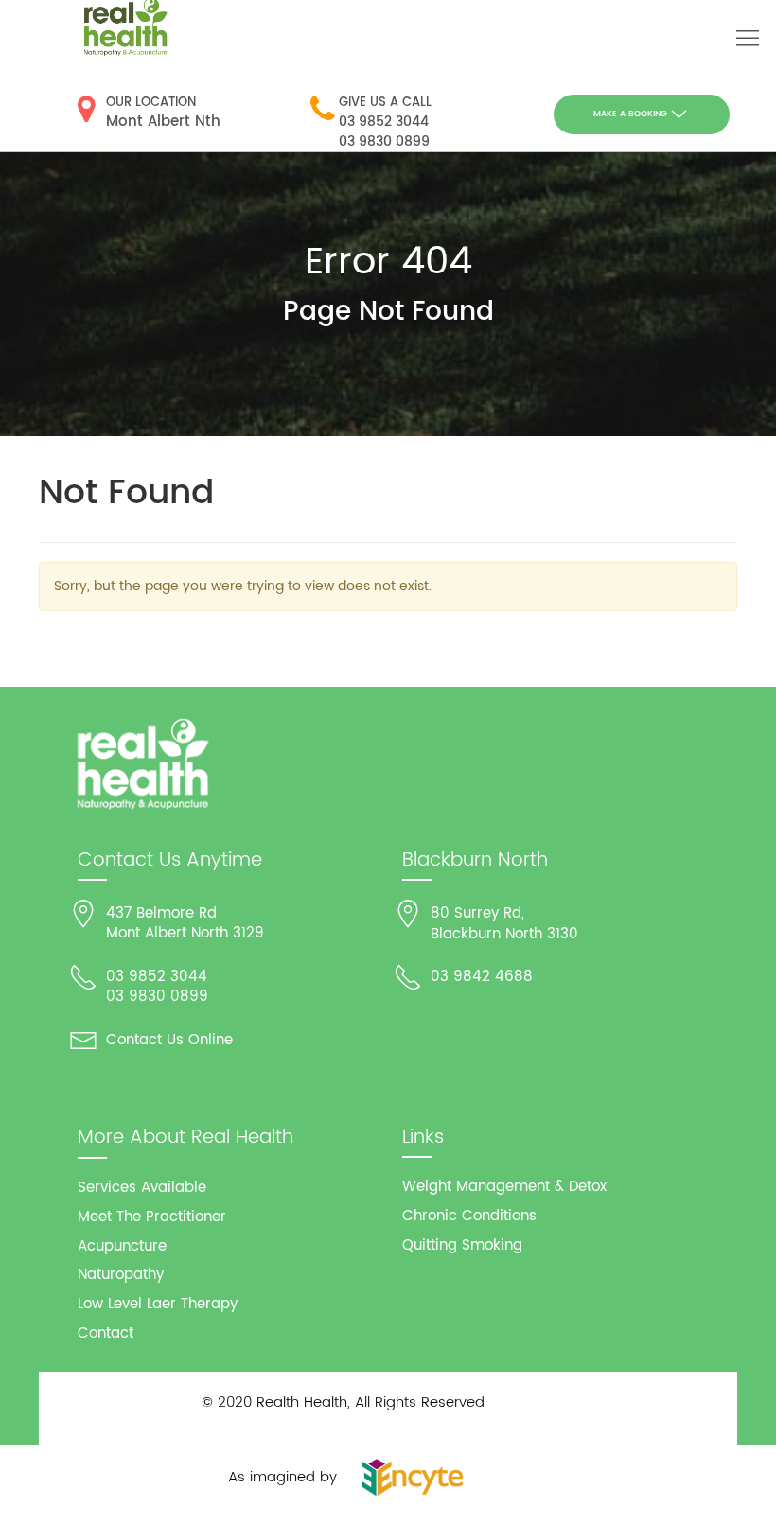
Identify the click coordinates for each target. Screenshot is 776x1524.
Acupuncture (122, 1246)
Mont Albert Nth (163, 121)
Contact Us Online (169, 1040)
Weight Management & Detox (504, 1187)
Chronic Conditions (469, 1216)
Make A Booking (630, 114)
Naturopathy (121, 1275)
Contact (105, 1333)
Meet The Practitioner (152, 1217)
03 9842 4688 (482, 977)
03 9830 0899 (384, 141)
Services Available (142, 1188)
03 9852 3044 (384, 121)
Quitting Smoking (462, 1245)
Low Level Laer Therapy (158, 1304)
